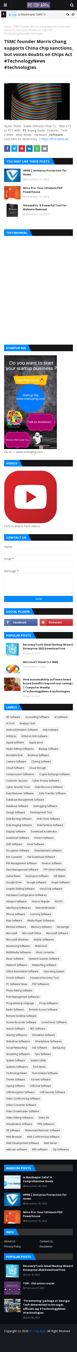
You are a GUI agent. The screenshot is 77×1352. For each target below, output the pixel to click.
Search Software (15, 1028)
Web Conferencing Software (43, 1136)
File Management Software (21, 863)
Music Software (15, 958)
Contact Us (46, 1241)
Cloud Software (15, 768)
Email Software (35, 844)
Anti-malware (50, 729)
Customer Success (16, 780)
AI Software (61, 717)
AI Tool (10, 723)
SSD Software (39, 1047)
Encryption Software (17, 850)
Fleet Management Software (22, 869)
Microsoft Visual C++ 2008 (40, 662)
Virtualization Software (19, 1124)
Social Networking (16, 1047)
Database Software (17, 806)
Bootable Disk (14, 755)
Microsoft (11, 933)
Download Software (17, 838)
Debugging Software (45, 806)
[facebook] (21, 622)
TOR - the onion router (39, 1283)
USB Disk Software (40, 1086)
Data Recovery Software (49, 787)
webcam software (16, 1149)
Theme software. (16, 1079)
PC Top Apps (37, 1331)
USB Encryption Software (20, 1092)
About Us (9, 1241)
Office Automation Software (22, 971)
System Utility (38, 1060)
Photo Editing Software (19, 990)
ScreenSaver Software (54, 1022)
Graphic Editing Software (20, 888)
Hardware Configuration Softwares (26, 895)
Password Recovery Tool (44, 977)
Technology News (16, 1073)
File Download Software (41, 857)
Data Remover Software (20, 793)
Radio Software (15, 1009)
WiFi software (40, 1149)
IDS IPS (58, 901)
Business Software (38, 755)
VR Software (13, 1130)
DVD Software (14, 844)
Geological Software (37, 876)
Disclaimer (46, 1246)
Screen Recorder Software (21, 1022)
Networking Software (44, 965)
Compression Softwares (20, 774)
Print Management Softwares (22, 997)
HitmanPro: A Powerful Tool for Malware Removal (45, 207)
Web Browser (14, 1136)
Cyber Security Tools (18, 787)
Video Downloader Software (22, 1111)
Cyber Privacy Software (45, 780)
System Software (15, 1060)
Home (7, 26)
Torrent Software (41, 1079)
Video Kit (44, 1117)
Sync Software (43, 1054)
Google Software (36, 882)
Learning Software (40, 914)
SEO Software (37, 1028)
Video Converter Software (21, 1105)
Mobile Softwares (44, 939)
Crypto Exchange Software (54, 774)
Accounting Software (37, 717)
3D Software (13, 717)
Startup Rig (58, 1047)
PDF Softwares (40, 984)
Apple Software (15, 742)
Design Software (15, 812)
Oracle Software (15, 977)
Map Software (14, 920)
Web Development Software (22, 1143)
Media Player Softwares (40, 920)
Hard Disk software (51, 888)
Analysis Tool (27, 723)
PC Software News (16, 984)
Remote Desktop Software (21, 1016)
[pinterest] (56, 622)
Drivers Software (44, 838)
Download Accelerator (44, 831)
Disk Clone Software (48, 819)
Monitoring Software (18, 946)
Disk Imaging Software (19, 825)
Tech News (39, 1067)
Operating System (54, 971)
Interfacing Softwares (18, 908)
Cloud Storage (37, 768)
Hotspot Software (16, 901)
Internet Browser (45, 908)
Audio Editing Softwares (20, 749)
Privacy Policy (12, 1246)
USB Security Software (52, 1092)
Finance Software (52, 863)
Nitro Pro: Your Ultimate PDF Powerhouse (42, 190)
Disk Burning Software (19, 819)
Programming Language (20, 1003)
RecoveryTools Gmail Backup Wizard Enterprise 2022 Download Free (48, 646)
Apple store (36, 742)
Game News (13, 876)
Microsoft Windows (17, 939)
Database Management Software (25, 799)
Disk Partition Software (50, 825)
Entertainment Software (48, 850)
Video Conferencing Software (23, 1098)
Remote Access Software (43, 1009)
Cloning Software (41, 761)
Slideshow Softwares (18, 1041)
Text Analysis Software (45, 1073)
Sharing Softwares (16, 1035)
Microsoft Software (57, 933)
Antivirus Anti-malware (34, 736)
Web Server (50, 1143)
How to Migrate (41, 901)
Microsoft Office (31, 933)
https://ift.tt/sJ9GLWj (54, 139)
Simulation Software (43, 1035)
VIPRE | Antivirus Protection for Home (45, 172)
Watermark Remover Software (42, 1130)
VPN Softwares (45, 1124)
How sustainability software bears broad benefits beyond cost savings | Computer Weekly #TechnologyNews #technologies (48, 685)
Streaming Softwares (18, 1054)
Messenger (63, 927)
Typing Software (15, 1086)
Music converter (45, 952)
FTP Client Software (55, 869)
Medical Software (16, 927)
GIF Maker (59, 876)
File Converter (14, 857)
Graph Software (60, 882)
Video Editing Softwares (19, 1117)
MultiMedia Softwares (18, 952)
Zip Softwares (61, 1149)
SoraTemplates (46, 1346)
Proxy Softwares (48, 1003)
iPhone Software (15, 914)
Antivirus (11, 736)
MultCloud (41, 946)
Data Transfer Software (52, 793)
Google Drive (14, 882)
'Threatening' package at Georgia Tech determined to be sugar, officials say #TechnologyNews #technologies (46, 1307)
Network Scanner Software (44, 958)
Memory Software (41, 927)
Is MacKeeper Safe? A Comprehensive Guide (38, 1179)
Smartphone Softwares (48, 1041)
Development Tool (41, 812)
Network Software (16, 965)
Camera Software (16, 761)
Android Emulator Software (22, 729)
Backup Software (48, 749)
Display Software (16, 831)
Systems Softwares (17, 1067)
